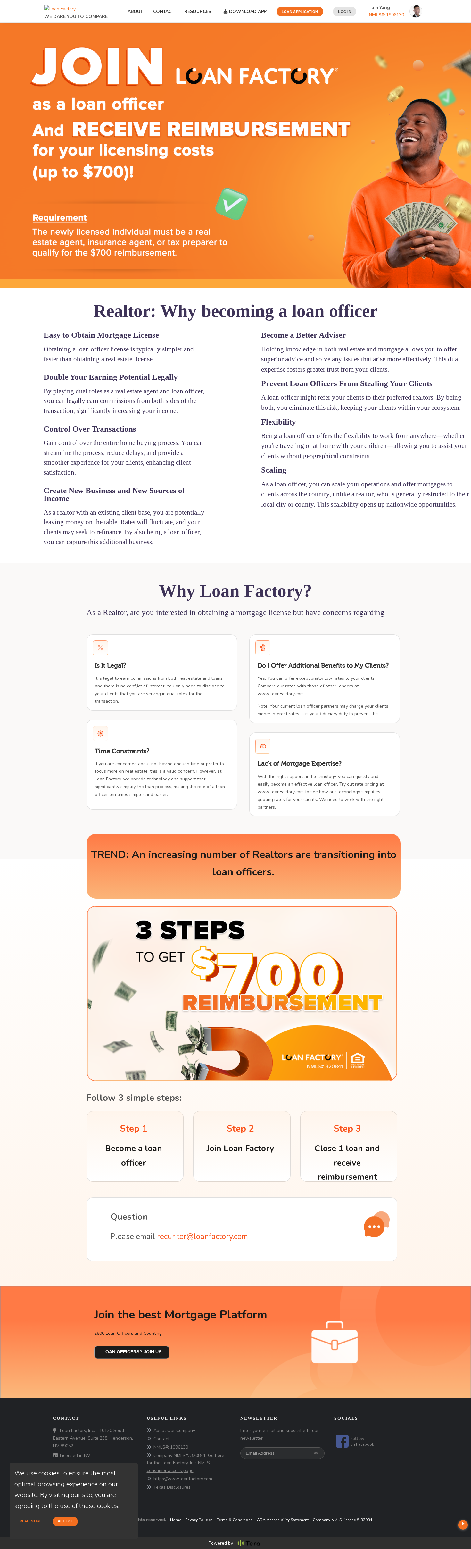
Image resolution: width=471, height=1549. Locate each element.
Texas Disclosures (172, 1487)
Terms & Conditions (235, 1519)
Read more (31, 1521)
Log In (344, 11)
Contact (164, 11)
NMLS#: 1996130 (170, 1447)
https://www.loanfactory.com (182, 1479)
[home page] (60, 7)
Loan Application (300, 11)
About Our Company (174, 1430)
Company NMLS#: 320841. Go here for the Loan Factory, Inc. (185, 1463)
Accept (65, 1521)
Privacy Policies (199, 1519)
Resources (198, 11)
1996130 (386, 15)
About (135, 11)
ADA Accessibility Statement (283, 1519)
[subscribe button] (316, 1453)
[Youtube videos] (463, 1525)
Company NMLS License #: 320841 (343, 1519)
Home (175, 1519)
